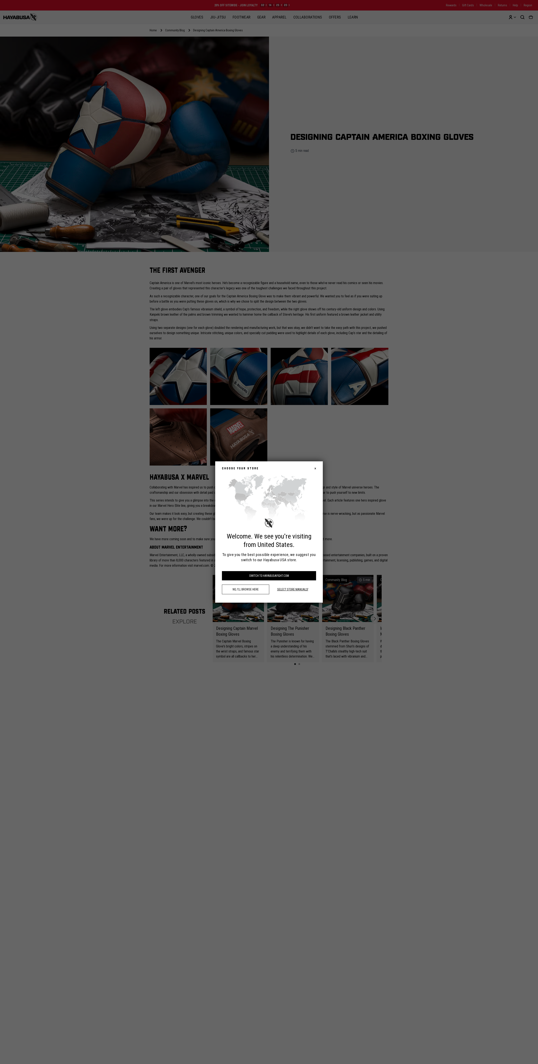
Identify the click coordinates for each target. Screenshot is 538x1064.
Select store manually (292, 589)
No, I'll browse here (246, 589)
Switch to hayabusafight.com (269, 575)
